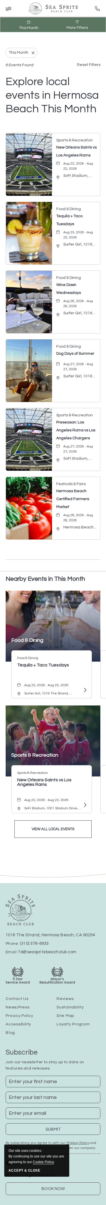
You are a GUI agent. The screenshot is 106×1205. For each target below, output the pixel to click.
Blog (10, 1033)
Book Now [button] (53, 1189)
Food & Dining (27, 640)
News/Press (18, 1007)
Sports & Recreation (34, 755)
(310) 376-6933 (34, 943)
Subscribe (22, 1052)
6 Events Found (20, 65)
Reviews (65, 999)
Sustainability (70, 1007)
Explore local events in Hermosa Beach (52, 95)
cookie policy (43, 1162)
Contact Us (17, 999)
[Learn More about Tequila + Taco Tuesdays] (84, 690)
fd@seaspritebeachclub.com (47, 952)
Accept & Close (24, 1170)
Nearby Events (45, 579)
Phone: (27, 944)
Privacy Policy (19, 1016)
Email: (41, 952)
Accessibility (18, 1024)
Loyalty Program (73, 1024)
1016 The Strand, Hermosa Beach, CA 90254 (50, 935)
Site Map (65, 1016)
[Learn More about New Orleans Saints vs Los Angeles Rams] (84, 805)
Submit (57, 1131)
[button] (53, 829)
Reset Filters (88, 65)
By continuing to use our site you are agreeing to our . (36, 1156)
